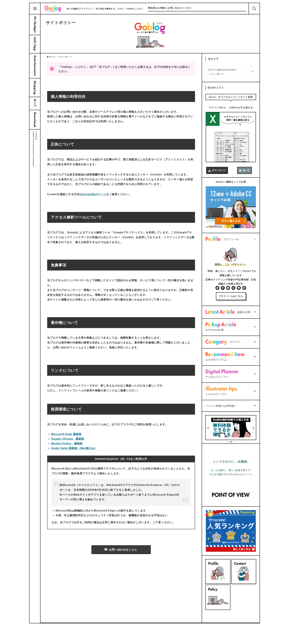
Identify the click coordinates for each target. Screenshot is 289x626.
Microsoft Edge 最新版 (66, 434)
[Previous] (208, 428)
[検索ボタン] (254, 8)
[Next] (253, 428)
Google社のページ (94, 194)
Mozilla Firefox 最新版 (67, 443)
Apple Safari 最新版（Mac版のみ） (74, 448)
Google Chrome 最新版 (67, 438)
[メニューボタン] (35, 8)
